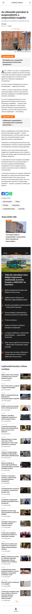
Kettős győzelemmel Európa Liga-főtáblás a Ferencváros (16, 291)
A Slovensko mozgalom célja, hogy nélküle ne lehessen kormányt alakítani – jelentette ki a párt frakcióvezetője (10, 595)
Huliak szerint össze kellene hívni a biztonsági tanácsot (10, 407)
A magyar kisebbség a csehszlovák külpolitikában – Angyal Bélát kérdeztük (17, 335)
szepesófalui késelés (9, 209)
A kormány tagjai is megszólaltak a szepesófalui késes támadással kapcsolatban (16, 238)
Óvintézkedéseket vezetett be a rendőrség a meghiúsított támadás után (10, 490)
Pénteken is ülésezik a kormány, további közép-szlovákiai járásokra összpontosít (9, 478)
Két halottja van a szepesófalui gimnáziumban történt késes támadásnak (13, 62)
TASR (4, 24)
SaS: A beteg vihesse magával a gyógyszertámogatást (10, 386)
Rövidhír (5, 205)
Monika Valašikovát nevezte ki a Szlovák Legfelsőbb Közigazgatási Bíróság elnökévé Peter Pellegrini (10, 559)
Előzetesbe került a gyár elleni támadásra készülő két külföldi (10, 512)
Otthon (18, 201)
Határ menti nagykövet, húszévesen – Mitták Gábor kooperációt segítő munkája (17, 345)
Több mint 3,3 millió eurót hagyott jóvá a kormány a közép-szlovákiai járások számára (9, 546)
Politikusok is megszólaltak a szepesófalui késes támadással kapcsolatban (13, 123)
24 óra (5, 253)
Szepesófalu (15, 205)
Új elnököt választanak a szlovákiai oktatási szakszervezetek (8, 523)
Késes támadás (7, 201)
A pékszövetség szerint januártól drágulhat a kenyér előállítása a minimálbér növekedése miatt (10, 572)
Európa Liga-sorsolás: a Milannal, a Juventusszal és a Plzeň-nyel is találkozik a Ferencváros (16, 354)
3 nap (16, 253)
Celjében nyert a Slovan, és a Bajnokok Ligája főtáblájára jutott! (16, 299)
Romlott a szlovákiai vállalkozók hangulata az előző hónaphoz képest (9, 417)
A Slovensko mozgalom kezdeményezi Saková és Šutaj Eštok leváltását (9, 534)
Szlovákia (22, 209)
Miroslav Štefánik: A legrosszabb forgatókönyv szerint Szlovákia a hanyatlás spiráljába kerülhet (10, 465)
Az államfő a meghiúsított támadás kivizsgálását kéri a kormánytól (10, 501)
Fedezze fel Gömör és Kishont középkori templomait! (15, 326)
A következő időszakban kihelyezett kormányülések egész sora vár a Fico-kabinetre (9, 429)
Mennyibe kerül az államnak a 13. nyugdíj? (10, 583)
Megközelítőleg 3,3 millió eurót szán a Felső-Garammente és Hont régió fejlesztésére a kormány (9, 441)
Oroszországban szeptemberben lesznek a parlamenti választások (16, 314)
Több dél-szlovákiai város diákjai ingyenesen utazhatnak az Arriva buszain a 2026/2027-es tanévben (16, 280)
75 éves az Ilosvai (11, 320)
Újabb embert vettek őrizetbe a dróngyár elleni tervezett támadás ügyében (10, 376)
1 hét (26, 253)
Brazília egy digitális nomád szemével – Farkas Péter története (18, 306)
